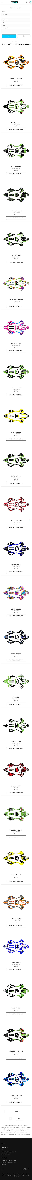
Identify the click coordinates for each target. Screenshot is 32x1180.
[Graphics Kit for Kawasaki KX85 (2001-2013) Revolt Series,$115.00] (16, 548)
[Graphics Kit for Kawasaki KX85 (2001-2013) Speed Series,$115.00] (16, 416)
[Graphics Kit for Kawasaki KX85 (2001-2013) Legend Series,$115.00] (16, 991)
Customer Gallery (6, 1154)
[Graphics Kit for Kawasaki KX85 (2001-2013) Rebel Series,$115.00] (16, 637)
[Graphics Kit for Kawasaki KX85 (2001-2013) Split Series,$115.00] (16, 327)
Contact (4, 1164)
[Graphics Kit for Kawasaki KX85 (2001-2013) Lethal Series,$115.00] (16, 946)
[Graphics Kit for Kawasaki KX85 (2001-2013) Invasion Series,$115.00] (16, 1079)
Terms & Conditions (19, 1175)
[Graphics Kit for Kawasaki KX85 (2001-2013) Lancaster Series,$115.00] (16, 1035)
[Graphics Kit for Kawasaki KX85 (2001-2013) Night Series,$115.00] (16, 858)
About (3, 1143)
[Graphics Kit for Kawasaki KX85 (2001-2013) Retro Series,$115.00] (16, 593)
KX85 (25, 40)
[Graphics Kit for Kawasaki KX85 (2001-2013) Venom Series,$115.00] (16, 150)
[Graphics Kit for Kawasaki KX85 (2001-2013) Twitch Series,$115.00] (16, 195)
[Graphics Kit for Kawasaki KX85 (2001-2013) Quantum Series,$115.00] (16, 725)
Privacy (10, 1175)
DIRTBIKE (11, 40)
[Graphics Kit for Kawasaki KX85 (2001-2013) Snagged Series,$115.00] (16, 504)
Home (6, 40)
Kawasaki (18, 40)
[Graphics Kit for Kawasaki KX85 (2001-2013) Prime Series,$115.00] (16, 769)
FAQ (2, 1149)
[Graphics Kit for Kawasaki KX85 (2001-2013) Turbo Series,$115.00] (16, 239)
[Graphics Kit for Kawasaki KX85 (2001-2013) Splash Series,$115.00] (16, 371)
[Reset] (23, 36)
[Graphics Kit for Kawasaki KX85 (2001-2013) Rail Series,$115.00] (16, 681)
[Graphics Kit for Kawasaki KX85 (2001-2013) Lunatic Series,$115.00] (16, 902)
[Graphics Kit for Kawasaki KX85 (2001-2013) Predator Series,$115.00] (16, 814)
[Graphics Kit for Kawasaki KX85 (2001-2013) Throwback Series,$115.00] (16, 283)
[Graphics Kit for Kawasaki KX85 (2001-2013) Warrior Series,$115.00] (16, 62)
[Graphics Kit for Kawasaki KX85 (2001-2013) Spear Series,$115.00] (16, 460)
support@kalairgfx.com (9, 1160)
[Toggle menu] (2, 2)
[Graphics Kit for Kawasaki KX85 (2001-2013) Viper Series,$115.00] (16, 106)
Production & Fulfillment (9, 1151)
